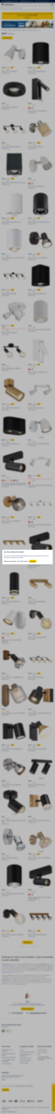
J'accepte (32, 561)
